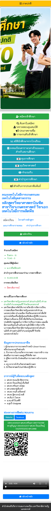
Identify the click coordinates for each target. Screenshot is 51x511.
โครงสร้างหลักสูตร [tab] (26, 219)
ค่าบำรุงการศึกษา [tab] (33, 225)
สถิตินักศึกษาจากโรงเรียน (26, 141)
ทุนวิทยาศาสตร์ (27, 165)
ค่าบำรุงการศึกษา (27, 179)
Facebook (20, 417)
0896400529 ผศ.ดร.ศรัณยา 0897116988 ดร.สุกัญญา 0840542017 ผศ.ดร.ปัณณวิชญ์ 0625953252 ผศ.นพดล (26, 425)
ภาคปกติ (26, 3)
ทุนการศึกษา (28, 158)
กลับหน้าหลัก (27, 242)
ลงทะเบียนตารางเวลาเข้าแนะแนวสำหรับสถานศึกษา (26, 149)
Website (8, 417)
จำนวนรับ (27, 172)
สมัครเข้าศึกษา (27, 116)
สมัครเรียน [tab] (8, 220)
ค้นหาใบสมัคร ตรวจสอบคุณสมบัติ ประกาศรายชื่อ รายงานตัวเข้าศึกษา (27, 129)
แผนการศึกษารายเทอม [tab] (12, 225)
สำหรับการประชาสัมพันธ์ (27, 186)
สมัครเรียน (27, 234)
